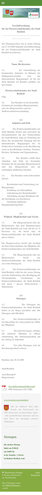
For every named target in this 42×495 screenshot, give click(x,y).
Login (37, 472)
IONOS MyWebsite (12, 485)
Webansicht (35, 475)
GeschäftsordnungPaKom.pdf (22, 386)
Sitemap (19, 472)
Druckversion (9, 472)
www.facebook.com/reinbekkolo (16, 400)
